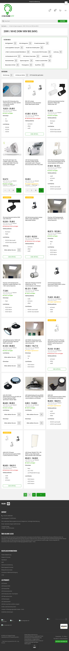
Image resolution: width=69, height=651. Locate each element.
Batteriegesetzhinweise (7, 567)
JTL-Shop (64, 636)
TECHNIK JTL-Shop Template (60, 638)
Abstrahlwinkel (9, 60)
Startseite (3, 26)
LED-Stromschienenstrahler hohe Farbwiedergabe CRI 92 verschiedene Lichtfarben (56, 161)
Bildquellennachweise (6, 570)
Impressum (4, 560)
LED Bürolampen (5, 599)
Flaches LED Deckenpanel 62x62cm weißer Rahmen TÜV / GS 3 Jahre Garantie (12, 284)
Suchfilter (38, 65)
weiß (29, 128)
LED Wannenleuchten (6, 596)
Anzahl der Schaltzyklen (33, 47)
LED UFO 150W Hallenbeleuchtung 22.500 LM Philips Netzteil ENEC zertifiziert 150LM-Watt (12, 397)
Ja (5, 119)
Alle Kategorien (23, 43)
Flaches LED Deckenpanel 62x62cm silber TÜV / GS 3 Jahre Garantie (55, 219)
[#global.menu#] (66, 11)
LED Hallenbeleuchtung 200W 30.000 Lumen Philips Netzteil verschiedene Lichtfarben (34, 396)
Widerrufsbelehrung (6, 554)
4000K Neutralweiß (55, 131)
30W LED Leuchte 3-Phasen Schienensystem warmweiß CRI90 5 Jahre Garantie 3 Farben (56, 342)
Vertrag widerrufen (61, 641)
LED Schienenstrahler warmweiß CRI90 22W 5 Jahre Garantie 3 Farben (56, 284)
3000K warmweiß (55, 187)
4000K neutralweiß (55, 189)
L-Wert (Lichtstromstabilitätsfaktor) (15, 52)
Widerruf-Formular (5, 557)
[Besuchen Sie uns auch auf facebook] (8, 503)
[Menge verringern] (5, 190)
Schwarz (52, 121)
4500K (7, 131)
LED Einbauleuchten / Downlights (9, 593)
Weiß (51, 123)
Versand (14, 110)
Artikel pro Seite (20, 75)
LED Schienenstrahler (6, 591)
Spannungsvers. (24, 60)
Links (2, 575)
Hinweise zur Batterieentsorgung (9, 572)
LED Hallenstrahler (6, 601)
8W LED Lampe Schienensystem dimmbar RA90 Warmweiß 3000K (33, 102)
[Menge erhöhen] (13, 190)
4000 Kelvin (53, 252)
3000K (7, 127)
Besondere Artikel (10, 65)
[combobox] (12, 250)
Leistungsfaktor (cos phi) (12, 47)
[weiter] (40, 495)
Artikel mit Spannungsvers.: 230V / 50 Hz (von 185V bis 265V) (24, 26)
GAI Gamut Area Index (29, 56)
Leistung (55, 52)
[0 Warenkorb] (60, 11)
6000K (7, 129)
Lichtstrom (45, 56)
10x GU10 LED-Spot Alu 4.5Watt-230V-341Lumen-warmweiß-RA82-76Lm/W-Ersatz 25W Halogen (10, 162)
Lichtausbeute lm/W (11, 56)
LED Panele (4, 583)
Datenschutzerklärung (7, 565)
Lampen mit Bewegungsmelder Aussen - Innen (12, 609)
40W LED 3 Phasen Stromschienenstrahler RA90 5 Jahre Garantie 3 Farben (11, 454)
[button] (12, 90)
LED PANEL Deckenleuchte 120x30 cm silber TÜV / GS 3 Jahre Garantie (33, 341)
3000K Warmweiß (55, 129)
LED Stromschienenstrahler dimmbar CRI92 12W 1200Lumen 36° (56, 102)
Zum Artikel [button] (34, 134)
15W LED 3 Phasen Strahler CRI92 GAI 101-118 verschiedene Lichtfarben (33, 284)
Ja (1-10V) (30, 470)
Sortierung (6, 75)
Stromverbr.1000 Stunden (39, 52)
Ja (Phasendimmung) (34, 473)
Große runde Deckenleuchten (8, 606)
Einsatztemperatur (39, 43)
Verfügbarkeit (9, 43)
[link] (34, 53)
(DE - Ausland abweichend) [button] (10, 185)
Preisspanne (25, 65)
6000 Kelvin (53, 254)
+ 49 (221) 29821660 (8, 515)
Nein (6, 121)
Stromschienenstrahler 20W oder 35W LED (11, 218)
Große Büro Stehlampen (7, 612)
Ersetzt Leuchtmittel (41, 60)
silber (29, 126)
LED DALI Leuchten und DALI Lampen (10, 604)
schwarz (30, 124)
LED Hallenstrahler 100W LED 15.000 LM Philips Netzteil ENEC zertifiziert (11, 341)
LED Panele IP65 (5, 588)
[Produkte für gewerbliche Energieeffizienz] (8, 10)
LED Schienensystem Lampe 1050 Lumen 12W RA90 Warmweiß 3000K (33, 219)
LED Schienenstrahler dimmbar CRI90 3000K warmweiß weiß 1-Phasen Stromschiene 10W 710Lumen (34, 162)
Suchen (62, 21)
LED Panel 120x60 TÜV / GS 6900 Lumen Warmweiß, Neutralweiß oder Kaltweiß (33, 454)
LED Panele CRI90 (5, 586)
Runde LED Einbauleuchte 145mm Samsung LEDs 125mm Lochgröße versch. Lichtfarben (12, 103)
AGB (2, 562)
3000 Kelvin (53, 250)
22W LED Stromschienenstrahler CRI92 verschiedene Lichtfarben (57, 396)
